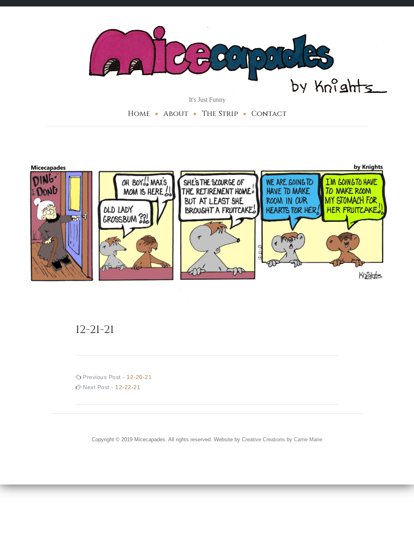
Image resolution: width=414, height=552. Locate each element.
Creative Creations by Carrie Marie (282, 439)
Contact (269, 114)
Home (139, 114)
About (175, 114)
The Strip (220, 114)
